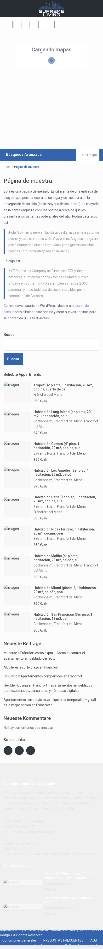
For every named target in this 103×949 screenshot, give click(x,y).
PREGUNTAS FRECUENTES (63, 940)
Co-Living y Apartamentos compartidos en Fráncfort (43, 676)
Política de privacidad (81, 946)
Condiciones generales (19, 940)
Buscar (10, 334)
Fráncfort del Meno (48, 394)
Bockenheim (43, 421)
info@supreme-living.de (78, 854)
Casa (7, 167)
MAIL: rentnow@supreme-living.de (30, 832)
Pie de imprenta (46, 946)
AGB (93, 940)
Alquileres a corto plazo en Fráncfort (31, 667)
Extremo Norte (45, 453)
